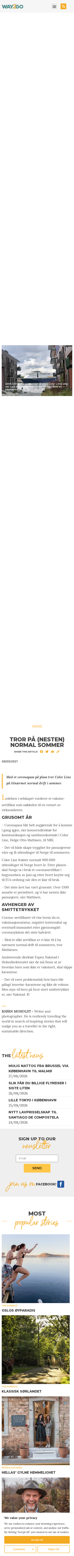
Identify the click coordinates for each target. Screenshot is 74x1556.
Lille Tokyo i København (32, 1100)
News (37, 726)
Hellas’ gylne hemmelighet (29, 1473)
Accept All (37, 1539)
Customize (19, 1549)
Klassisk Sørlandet (22, 1391)
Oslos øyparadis (18, 1310)
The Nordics (9, 1305)
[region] (37, 1534)
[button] (54, 6)
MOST (37, 1213)
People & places (12, 1467)
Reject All (53, 1549)
